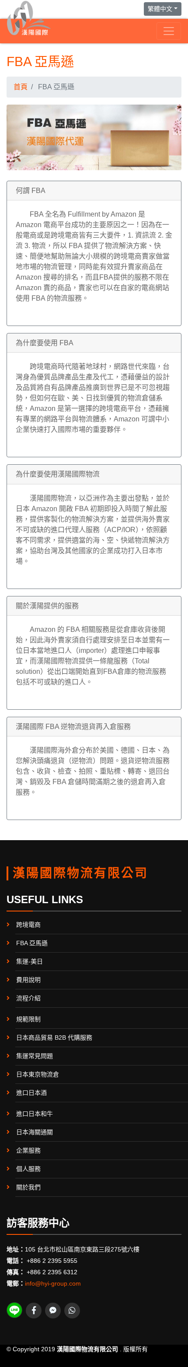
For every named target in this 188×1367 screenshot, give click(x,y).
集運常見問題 (34, 1055)
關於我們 (28, 1187)
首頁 (21, 87)
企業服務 (28, 1150)
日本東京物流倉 (37, 1074)
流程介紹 (28, 998)
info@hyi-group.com (53, 1283)
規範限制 (28, 1019)
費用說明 (28, 979)
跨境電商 (28, 924)
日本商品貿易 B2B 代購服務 (54, 1037)
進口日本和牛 (34, 1113)
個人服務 (28, 1168)
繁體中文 (160, 8)
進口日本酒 (31, 1092)
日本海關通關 (34, 1132)
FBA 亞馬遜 (32, 942)
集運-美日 (29, 961)
